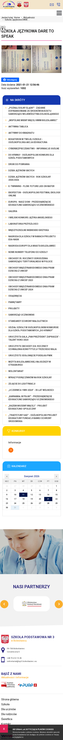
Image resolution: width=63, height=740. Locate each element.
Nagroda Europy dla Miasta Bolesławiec (32, 246)
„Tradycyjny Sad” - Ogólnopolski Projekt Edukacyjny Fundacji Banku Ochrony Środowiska (32, 418)
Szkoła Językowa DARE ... (16, 20)
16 (7, 499)
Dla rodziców (9, 714)
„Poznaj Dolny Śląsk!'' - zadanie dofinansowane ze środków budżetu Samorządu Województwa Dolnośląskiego (33, 111)
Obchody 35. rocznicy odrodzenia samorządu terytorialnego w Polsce (30, 260)
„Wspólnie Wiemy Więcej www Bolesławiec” (32, 120)
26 (32, 503)
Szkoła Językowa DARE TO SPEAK (27, 34)
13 (40, 495)
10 (15, 495)
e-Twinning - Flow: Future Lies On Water (31, 186)
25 (23, 503)
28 (48, 503)
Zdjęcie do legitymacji (21, 384)
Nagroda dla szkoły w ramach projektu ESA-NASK (32, 238)
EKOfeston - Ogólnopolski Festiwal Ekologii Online (34, 194)
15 (56, 495)
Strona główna (10, 699)
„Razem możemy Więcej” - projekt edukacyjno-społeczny (27, 407)
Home (17, 17)
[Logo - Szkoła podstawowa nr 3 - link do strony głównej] (23, 5)
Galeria (12, 211)
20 (40, 499)
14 (48, 495)
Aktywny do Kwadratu (21, 133)
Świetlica (6, 719)
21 (48, 499)
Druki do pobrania (19, 164)
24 (15, 503)
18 (23, 499)
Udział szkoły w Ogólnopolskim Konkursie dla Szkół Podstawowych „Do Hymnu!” (33, 329)
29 (56, 503)
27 (40, 503)
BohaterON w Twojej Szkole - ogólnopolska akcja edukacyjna (27, 140)
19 (32, 499)
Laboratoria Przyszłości (23, 224)
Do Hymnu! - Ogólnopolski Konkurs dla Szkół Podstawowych (31, 156)
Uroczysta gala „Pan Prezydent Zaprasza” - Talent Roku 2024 (34, 338)
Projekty (13, 308)
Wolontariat (16, 371)
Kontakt (6, 724)
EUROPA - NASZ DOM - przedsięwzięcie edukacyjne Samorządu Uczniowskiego (31, 203)
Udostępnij (12, 80)
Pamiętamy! (15, 302)
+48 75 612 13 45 (58, 5)
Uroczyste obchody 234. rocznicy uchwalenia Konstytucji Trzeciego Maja (32, 347)
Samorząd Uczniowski (21, 315)
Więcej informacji (10, 450)
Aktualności (28, 17)
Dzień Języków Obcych (21, 170)
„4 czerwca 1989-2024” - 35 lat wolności (31, 390)
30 (7, 507)
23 (7, 503)
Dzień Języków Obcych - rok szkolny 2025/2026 (29, 178)
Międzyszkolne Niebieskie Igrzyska (28, 230)
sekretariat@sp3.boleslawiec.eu (52, 5)
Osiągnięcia (15, 296)
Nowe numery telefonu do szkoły (28, 252)
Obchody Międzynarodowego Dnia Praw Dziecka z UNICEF (31, 269)
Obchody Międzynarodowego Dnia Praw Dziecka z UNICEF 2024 (31, 288)
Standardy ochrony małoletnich (28, 321)
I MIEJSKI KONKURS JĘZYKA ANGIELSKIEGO (30, 217)
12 (32, 495)
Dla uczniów (8, 709)
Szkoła (5, 704)
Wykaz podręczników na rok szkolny (30, 377)
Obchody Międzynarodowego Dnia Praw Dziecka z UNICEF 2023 (31, 278)
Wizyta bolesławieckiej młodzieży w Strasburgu (29, 363)
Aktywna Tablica (18, 126)
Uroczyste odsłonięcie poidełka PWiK (30, 355)
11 (23, 495)
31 (15, 507)
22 (56, 499)
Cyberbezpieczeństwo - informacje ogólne (33, 148)
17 (15, 499)
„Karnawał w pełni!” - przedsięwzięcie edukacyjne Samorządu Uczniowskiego (31, 398)
